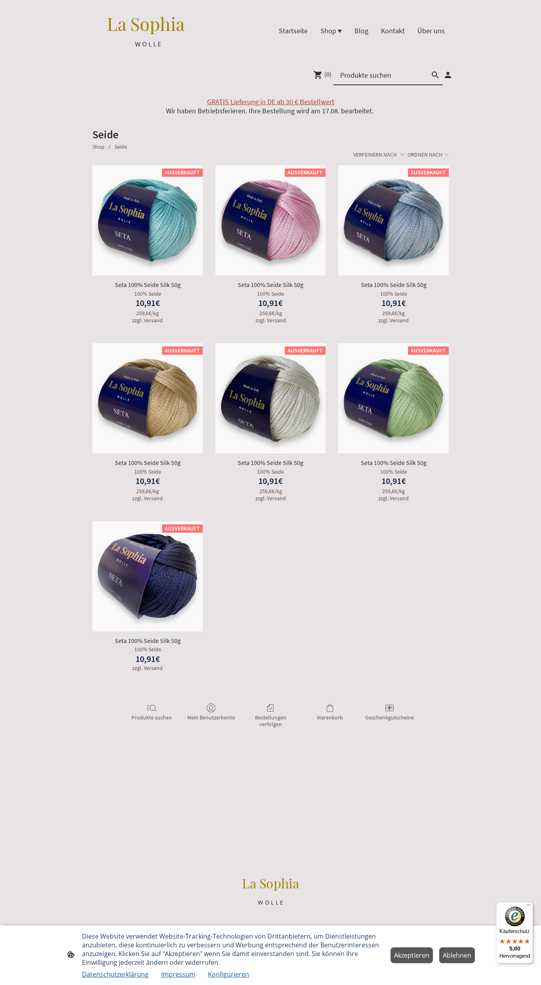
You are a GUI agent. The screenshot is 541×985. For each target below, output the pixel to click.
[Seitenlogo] (148, 55)
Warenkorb (330, 717)
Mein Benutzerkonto (211, 717)
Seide (120, 146)
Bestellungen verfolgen (270, 721)
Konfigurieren (228, 974)
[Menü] (528, 907)
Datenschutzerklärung (115, 974)
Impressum (178, 974)
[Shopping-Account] (448, 75)
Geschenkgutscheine (389, 717)
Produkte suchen (151, 717)
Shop (98, 146)
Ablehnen (457, 955)
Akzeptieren (411, 955)
